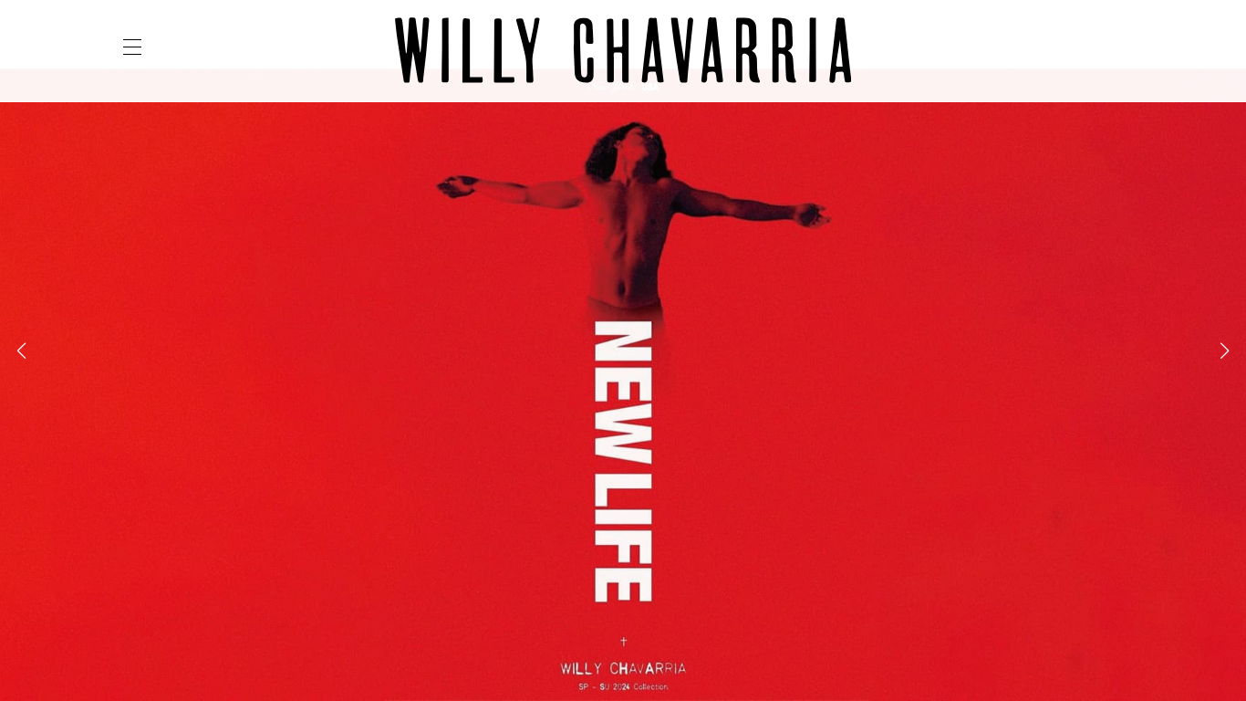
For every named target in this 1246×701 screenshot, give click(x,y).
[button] (21, 350)
